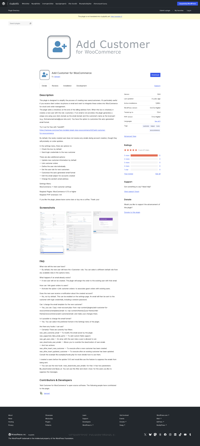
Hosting (11, 422)
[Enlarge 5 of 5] (115, 214)
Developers (86, 422)
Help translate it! (116, 16)
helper (153, 126)
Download (155, 75)
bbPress (160, 422)
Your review (128, 174)
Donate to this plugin (132, 212)
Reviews (55, 86)
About (10, 415)
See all (157, 174)
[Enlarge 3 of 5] (89, 214)
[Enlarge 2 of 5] (62, 240)
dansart (57, 77)
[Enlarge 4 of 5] (89, 227)
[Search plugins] (30, 23)
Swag (122, 425)
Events (122, 418)
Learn (84, 415)
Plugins (47, 422)
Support (157, 86)
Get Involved (124, 415)
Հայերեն (31, 435)
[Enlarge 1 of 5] (62, 214)
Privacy (10, 425)
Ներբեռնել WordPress (187, 3)
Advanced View (130, 136)
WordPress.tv (88, 425)
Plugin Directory (13, 10)
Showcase (49, 415)
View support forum (131, 191)
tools (158, 126)
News (10, 418)
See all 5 (157, 121)
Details (44, 86)
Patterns (48, 425)
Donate (123, 422)
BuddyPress (162, 425)
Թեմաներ (49, 418)
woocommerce (155, 130)
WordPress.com (163, 415)
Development (81, 86)
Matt (159, 418)
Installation (67, 86)
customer (146, 126)
